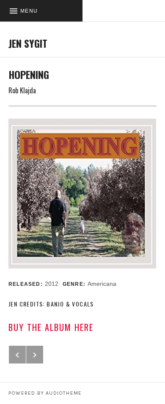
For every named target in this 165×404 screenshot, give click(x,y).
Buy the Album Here (51, 327)
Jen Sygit (27, 43)
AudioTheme (64, 393)
